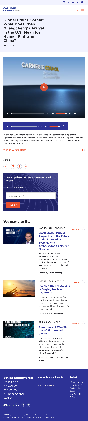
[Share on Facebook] (19, 166)
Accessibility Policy (33, 417)
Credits (6, 417)
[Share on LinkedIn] (12, 166)
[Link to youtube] (73, 2)
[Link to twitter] (68, 2)
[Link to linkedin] (64, 2)
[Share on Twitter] (5, 166)
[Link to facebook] (77, 2)
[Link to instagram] (82, 2)
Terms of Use (48, 417)
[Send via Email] (26, 166)
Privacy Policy (17, 417)
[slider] (27, 113)
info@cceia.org (76, 382)
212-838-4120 (76, 385)
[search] (76, 9)
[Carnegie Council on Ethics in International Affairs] (13, 9)
